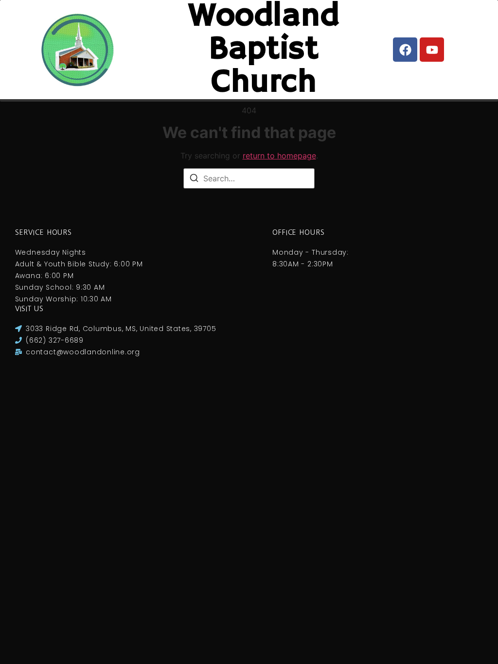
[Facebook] (405, 49)
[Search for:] (249, 178)
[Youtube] (432, 49)
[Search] (194, 179)
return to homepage (279, 155)
